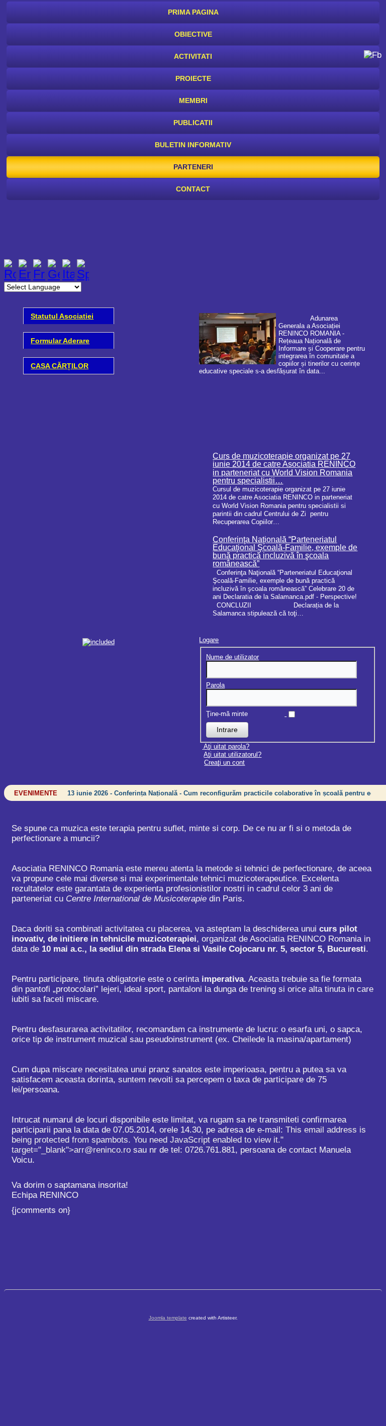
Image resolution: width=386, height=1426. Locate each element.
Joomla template (168, 1317)
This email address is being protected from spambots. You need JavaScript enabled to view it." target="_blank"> (189, 1140)
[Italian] (68, 274)
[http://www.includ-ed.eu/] (98, 642)
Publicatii (193, 123)
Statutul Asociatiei (62, 316)
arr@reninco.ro (102, 1150)
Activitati (193, 56)
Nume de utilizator (232, 657)
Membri (193, 100)
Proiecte (193, 78)
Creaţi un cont (224, 762)
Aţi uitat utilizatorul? (232, 754)
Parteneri (193, 167)
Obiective (193, 34)
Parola (215, 685)
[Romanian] (10, 274)
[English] (25, 274)
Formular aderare (60, 341)
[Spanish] (83, 274)
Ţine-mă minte (227, 714)
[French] (39, 274)
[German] (54, 274)
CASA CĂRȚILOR (59, 366)
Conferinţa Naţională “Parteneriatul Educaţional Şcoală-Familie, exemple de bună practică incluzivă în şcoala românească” (285, 551)
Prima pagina (193, 12)
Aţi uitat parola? (226, 746)
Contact (193, 189)
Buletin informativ (193, 145)
